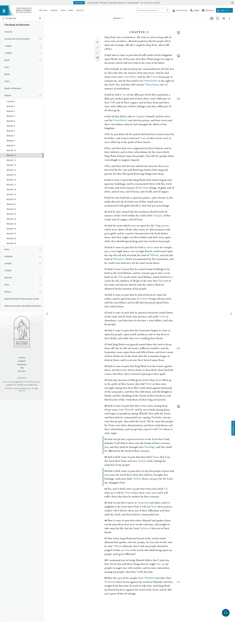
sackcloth (143, 502)
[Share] (97, 57)
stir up (161, 564)
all (166, 84)
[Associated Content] (178, 32)
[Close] (97, 42)
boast (149, 384)
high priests (162, 225)
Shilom (155, 255)
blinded (149, 578)
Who (117, 546)
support (141, 116)
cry (166, 489)
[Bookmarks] (217, 18)
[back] (3, 18)
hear (154, 506)
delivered (146, 528)
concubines (130, 77)
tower (150, 247)
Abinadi (129, 409)
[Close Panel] (40, 18)
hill (121, 277)
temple (158, 215)
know (156, 457)
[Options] (229, 18)
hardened (110, 582)
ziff (113, 102)
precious (144, 188)
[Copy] (97, 53)
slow (127, 492)
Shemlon (119, 259)
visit (161, 429)
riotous (144, 298)
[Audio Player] (226, 613)
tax (124, 94)
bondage (150, 447)
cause (155, 77)
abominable (151, 81)
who (127, 550)
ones (143, 138)
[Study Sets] (211, 18)
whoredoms (152, 84)
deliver (137, 478)
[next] (231, 314)
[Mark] (97, 48)
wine (163, 316)
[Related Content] (223, 18)
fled (161, 281)
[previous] (47, 314)
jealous (143, 461)
